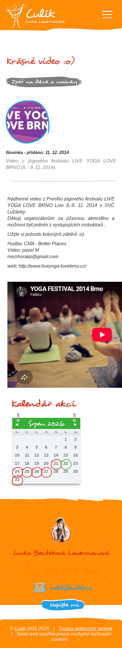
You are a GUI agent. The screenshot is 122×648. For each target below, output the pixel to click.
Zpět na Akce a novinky (44, 82)
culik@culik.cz (70, 587)
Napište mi (64, 605)
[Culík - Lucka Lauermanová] (35, 16)
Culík (20, 628)
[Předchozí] (17, 424)
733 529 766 (72, 570)
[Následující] (75, 424)
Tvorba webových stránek (86, 628)
